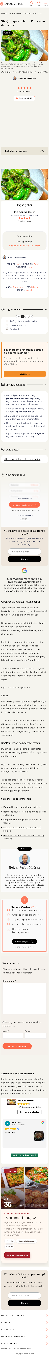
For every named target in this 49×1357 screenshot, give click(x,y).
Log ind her (24, 519)
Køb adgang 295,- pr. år (22, 505)
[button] (18, 88)
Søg (31, 5)
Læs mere (25, 374)
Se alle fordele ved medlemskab (24, 510)
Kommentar (9, 981)
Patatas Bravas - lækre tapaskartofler (22, 807)
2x (27, 316)
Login (39, 5)
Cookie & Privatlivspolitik (24, 1348)
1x (23, 316)
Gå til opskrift (25, 98)
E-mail (28, 1031)
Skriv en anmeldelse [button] (29, 1112)
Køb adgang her (22, 941)
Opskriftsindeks (15, 13)
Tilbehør (27, 13)
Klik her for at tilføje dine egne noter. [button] (22, 459)
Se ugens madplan (17, 1255)
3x (31, 316)
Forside (4, 13)
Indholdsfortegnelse (16, 151)
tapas (4, 679)
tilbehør (22, 668)
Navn (6, 1031)
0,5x (18, 316)
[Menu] (46, 3)
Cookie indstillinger (8, 1348)
